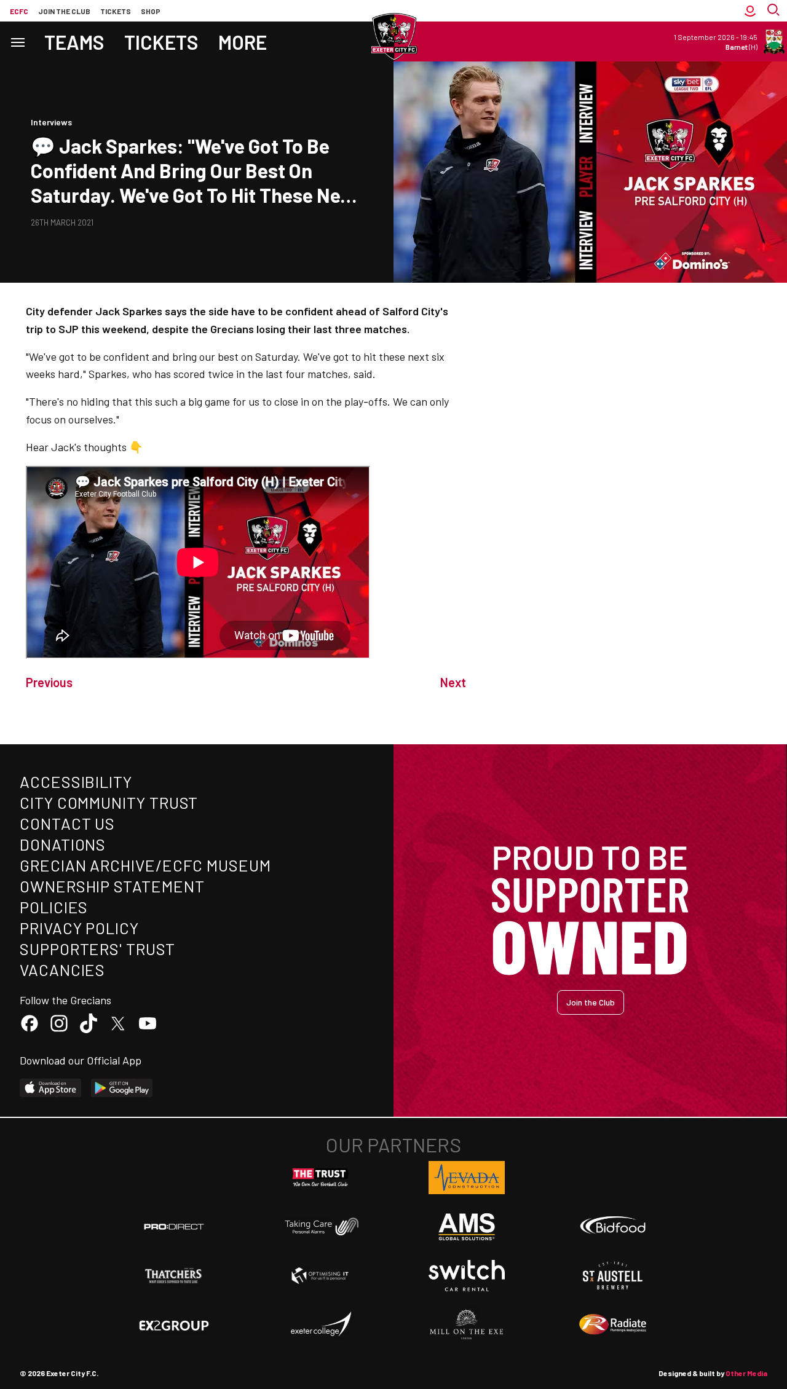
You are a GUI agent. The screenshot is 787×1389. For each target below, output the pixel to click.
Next (453, 682)
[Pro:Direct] (174, 1226)
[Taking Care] (320, 1226)
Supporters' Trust (97, 948)
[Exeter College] (320, 1324)
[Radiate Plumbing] (613, 1324)
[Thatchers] (174, 1275)
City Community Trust (109, 802)
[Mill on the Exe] (467, 1324)
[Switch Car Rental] (467, 1276)
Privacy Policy (79, 927)
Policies (54, 906)
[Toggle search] (774, 11)
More (242, 41)
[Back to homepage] (393, 37)
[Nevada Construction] (467, 1177)
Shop (150, 11)
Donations (63, 844)
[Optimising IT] (320, 1275)
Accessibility (76, 781)
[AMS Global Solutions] (467, 1227)
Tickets (115, 11)
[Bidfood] (613, 1226)
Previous (49, 682)
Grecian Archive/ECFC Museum (145, 865)
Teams (74, 41)
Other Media (746, 1373)
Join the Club (590, 1002)
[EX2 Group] (174, 1324)
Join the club (64, 11)
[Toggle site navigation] (17, 41)
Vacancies (62, 969)
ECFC (19, 11)
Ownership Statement (112, 885)
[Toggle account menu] (750, 11)
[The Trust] (320, 1177)
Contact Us (67, 823)
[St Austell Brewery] (613, 1276)
